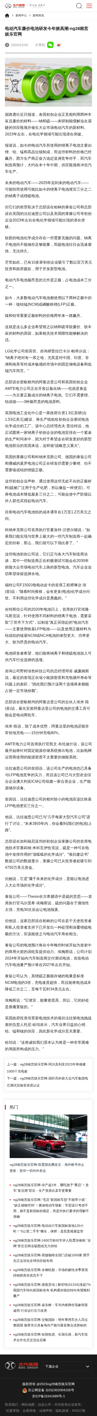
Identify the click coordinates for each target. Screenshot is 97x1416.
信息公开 (44, 1404)
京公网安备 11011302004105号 (51, 1390)
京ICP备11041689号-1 (48, 1396)
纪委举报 (12, 1410)
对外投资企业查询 (67, 1404)
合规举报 (29, 1410)
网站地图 (28, 1404)
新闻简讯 (38, 15)
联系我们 (11, 1404)
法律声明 (45, 1410)
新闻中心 (21, 15)
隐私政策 (62, 1410)
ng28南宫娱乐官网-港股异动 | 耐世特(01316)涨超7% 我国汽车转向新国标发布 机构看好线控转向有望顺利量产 (52, 1290)
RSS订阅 (78, 1410)
